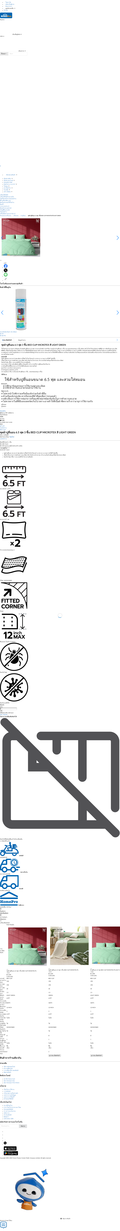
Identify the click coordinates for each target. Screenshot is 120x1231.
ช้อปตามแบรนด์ (8, 180)
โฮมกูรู (6, 186)
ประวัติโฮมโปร (8, 1105)
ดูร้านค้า (2, 426)
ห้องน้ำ (2, 204)
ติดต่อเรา (6, 1116)
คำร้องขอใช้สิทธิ (8, 1099)
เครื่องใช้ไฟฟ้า (4, 195)
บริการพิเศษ (7, 191)
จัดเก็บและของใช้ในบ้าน (7, 202)
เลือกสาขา (21, 51)
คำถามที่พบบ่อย (8, 1068)
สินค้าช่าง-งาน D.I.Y (9, 184)
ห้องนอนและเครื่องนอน (5, 215)
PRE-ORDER (3, 714)
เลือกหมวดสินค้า (10, 175)
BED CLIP (3, 429)
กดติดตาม (11, 413)
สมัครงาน (6, 1113)
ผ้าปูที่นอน (23, 215)
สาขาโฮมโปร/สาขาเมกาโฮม (12, 1107)
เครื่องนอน (15, 215)
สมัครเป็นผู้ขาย (9, 4)
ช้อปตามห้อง (7, 178)
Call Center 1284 (8, 1118)
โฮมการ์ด (8, 2)
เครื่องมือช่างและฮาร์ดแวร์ (7, 213)
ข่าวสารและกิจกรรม (10, 1111)
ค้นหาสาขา (8, 6)
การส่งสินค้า (7, 1091)
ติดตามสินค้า (7, 1072)
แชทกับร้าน (3, 428)
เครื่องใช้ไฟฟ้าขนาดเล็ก (7, 197)
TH (5, 10)
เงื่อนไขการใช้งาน (9, 1089)
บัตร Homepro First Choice (11, 1082)
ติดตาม (23, 1126)
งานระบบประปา (4, 206)
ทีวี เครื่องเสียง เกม (5, 200)
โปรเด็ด (6, 190)
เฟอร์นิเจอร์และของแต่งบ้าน (8, 198)
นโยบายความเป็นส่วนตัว (11, 1093)
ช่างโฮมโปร (7, 188)
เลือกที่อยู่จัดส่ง (16, 34)
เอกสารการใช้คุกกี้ (9, 1097)
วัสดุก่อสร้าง (3, 212)
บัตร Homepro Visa (9, 1081)
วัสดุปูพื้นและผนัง (5, 210)
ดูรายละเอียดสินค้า (54, 1055)
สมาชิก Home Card (9, 1079)
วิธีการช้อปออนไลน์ (9, 1066)
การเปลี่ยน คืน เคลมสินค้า (11, 1070)
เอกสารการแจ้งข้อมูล (10, 1095)
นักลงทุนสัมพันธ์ (8, 1109)
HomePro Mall (8, 182)
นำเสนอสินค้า (8, 1115)
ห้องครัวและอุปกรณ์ (5, 208)
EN (7, 10)
